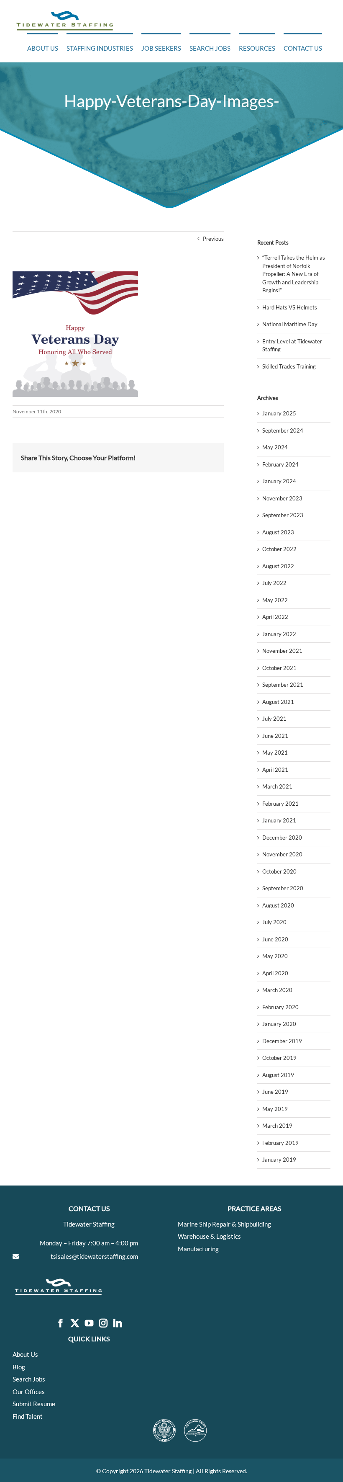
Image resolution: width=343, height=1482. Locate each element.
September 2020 (282, 888)
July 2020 (274, 922)
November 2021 (282, 650)
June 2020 (275, 939)
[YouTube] (89, 1323)
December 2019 (282, 1041)
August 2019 (278, 1075)
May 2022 (275, 600)
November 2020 (282, 854)
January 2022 (279, 634)
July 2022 (274, 583)
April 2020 (275, 973)
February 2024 (280, 464)
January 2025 (279, 413)
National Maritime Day (289, 324)
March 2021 (277, 786)
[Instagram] (103, 1323)
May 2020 (275, 956)
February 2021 (280, 803)
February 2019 (280, 1142)
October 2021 (279, 668)
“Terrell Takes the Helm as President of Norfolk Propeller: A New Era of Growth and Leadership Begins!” (293, 274)
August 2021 (278, 701)
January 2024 (279, 481)
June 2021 (275, 735)
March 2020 (277, 990)
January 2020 (279, 1024)
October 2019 (279, 1057)
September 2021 (282, 684)
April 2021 (275, 769)
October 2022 (279, 549)
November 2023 (282, 498)
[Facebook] (60, 1323)
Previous (213, 238)
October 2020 (279, 871)
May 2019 (275, 1109)
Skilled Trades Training (289, 366)
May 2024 (275, 447)
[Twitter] (75, 1323)
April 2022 (275, 616)
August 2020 (278, 905)
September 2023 (282, 515)
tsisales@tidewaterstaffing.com (94, 1256)
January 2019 (279, 1159)
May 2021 (275, 752)
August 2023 (278, 532)
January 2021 (279, 820)
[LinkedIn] (117, 1323)
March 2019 (277, 1125)
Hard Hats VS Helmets (289, 307)
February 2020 (280, 1007)
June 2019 (275, 1091)
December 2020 (282, 837)
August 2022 (278, 566)
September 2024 (282, 430)
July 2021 (274, 718)
